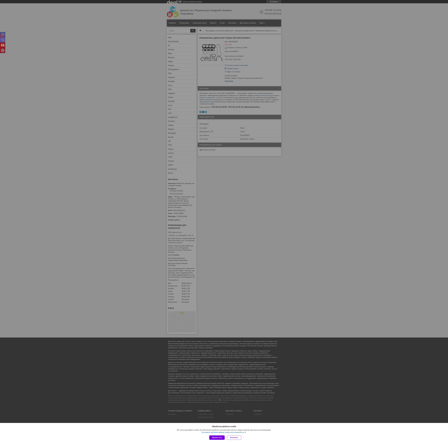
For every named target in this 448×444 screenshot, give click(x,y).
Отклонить (234, 437)
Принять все (217, 437)
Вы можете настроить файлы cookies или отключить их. (223, 432)
